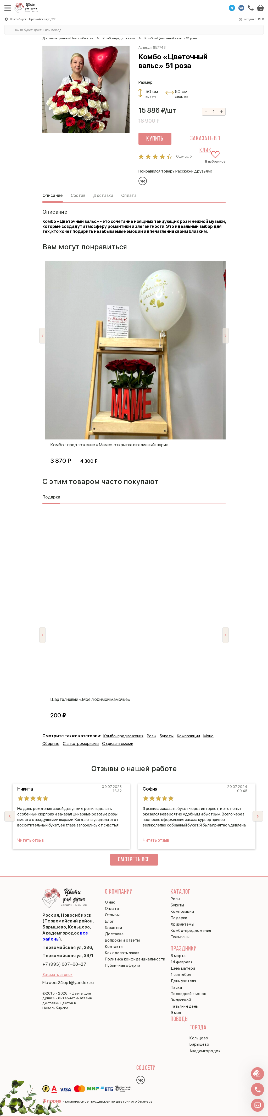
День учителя (183, 981)
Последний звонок (188, 993)
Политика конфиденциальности (135, 959)
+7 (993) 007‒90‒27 (64, 964)
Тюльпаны (180, 937)
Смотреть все (134, 860)
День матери (183, 968)
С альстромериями (81, 743)
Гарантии (113, 927)
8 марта (178, 955)
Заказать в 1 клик (205, 140)
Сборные (50, 743)
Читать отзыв (30, 840)
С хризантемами (117, 743)
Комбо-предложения (123, 735)
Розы (151, 735)
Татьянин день (184, 1006)
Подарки (179, 918)
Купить (154, 139)
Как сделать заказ (122, 952)
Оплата (112, 908)
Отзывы (112, 914)
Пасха (176, 987)
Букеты (167, 735)
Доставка (114, 934)
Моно (208, 735)
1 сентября (181, 974)
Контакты (114, 946)
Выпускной (181, 1000)
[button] (258, 816)
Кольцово (198, 1038)
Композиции (188, 735)
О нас (110, 902)
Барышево (199, 1044)
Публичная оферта (123, 965)
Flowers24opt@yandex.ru (68, 982)
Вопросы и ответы (122, 940)
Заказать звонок (57, 974)
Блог (109, 921)
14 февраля (182, 962)
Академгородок (204, 1051)
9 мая (176, 1012)
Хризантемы (182, 924)
